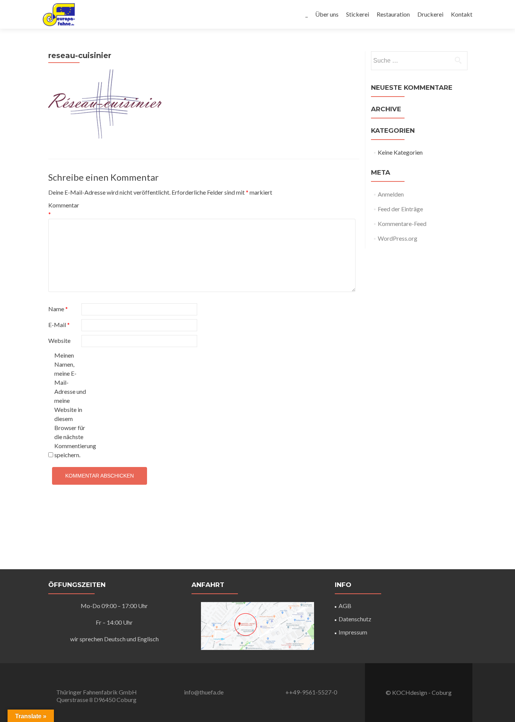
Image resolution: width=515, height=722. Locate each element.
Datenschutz (355, 618)
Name (58, 308)
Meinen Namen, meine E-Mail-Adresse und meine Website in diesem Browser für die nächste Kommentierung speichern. (70, 405)
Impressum (353, 632)
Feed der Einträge (400, 208)
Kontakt (461, 14)
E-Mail (59, 324)
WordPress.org (397, 238)
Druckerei (430, 14)
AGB (345, 605)
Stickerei (357, 14)
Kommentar (63, 209)
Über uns (327, 14)
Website (59, 340)
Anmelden (391, 194)
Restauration (393, 14)
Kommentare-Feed (402, 223)
